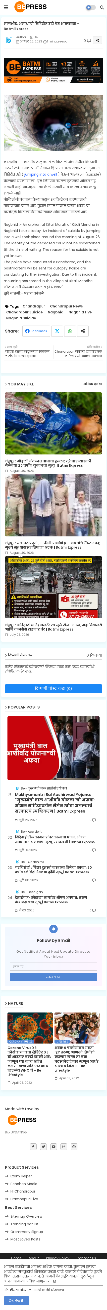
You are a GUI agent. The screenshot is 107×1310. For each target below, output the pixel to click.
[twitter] (43, 1146)
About (34, 1258)
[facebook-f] (33, 1146)
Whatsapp (70, 331)
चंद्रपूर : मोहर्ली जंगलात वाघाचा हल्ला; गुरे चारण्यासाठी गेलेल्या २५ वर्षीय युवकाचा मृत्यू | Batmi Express (48, 463)
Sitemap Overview (26, 1216)
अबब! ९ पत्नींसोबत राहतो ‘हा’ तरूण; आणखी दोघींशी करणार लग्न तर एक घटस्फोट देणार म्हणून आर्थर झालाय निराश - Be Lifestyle (76, 1059)
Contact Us (86, 1258)
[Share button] (83, 331)
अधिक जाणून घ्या (39, 1281)
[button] (102, 7)
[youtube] (53, 1146)
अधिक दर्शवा (92, 384)
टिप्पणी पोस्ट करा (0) (53, 688)
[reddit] (74, 1146)
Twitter (57, 331)
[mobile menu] (6, 7)
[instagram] (63, 1146)
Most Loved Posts (25, 1239)
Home (16, 1258)
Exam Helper (21, 1176)
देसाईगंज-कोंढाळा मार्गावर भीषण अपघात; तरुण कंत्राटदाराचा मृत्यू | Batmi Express (51, 900)
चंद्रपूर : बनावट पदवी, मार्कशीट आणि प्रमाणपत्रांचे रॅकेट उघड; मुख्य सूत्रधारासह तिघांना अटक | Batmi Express (52, 545)
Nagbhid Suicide (21, 318)
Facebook (39, 331)
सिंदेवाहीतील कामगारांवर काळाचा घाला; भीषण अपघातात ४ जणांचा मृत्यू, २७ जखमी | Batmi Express (55, 839)
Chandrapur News (66, 306)
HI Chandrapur (22, 1191)
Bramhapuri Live (24, 1199)
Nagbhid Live (80, 312)
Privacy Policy (57, 1258)
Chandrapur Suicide (24, 312)
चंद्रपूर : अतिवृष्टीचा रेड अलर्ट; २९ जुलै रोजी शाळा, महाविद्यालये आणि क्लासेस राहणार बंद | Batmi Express (53, 627)
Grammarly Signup (26, 1231)
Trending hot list (24, 1224)
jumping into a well (40, 174)
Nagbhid (55, 312)
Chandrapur (34, 306)
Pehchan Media (23, 1183)
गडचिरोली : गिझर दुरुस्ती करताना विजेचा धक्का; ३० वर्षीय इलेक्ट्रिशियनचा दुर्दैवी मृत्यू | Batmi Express (53, 869)
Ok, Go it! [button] (16, 1300)
